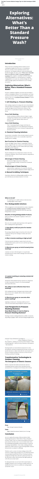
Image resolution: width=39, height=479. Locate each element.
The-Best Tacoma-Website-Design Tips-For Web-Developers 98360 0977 (18, 2)
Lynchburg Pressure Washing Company (16, 208)
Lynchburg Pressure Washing (22, 97)
